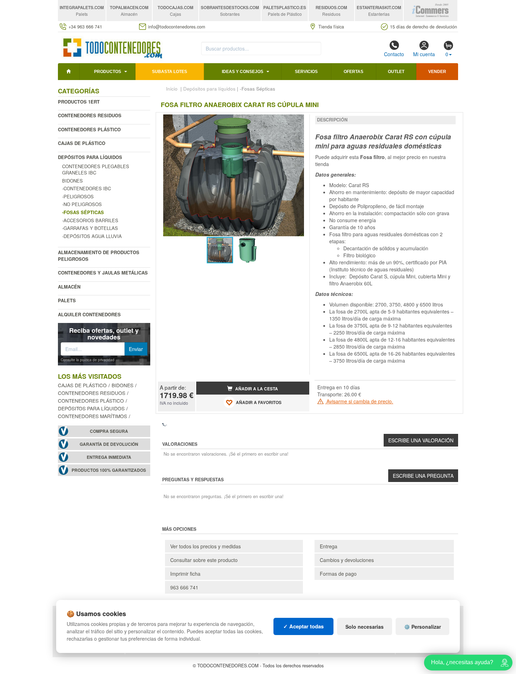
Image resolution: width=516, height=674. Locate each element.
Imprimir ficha (185, 573)
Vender (437, 71)
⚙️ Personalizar (422, 626)
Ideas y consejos (242, 71)
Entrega (328, 546)
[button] (297, 120)
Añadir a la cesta (256, 389)
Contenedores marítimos (92, 415)
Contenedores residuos (89, 115)
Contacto (394, 54)
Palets (67, 300)
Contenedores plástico (89, 129)
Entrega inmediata (109, 457)
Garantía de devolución (109, 444)
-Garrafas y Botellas (90, 228)
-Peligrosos (78, 196)
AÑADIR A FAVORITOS (258, 402)
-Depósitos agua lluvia (92, 236)
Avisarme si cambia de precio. (359, 401)
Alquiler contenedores (89, 314)
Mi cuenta (424, 54)
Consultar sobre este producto (204, 559)
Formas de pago (338, 573)
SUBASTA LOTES (169, 71)
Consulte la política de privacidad (87, 359)
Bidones (72, 180)
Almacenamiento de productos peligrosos (98, 255)
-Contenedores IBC (86, 188)
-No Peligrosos (82, 204)
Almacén (69, 286)
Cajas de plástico (81, 143)
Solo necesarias (364, 626)
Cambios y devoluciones (347, 559)
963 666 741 (184, 587)
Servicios (306, 71)
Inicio (172, 88)
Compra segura (109, 431)
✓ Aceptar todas (303, 626)
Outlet (396, 71)
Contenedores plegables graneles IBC (95, 169)
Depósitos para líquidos (90, 157)
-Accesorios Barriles (90, 220)
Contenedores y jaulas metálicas (103, 272)
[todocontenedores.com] (112, 46)
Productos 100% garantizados (109, 470)
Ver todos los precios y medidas (205, 546)
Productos (107, 71)
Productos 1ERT (79, 101)
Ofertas (353, 71)
